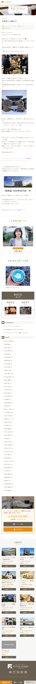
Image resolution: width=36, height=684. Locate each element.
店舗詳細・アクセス (9, 566)
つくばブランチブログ (11, 326)
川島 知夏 (7, 357)
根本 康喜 (7, 380)
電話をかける (31, 682)
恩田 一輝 (7, 442)
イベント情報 (19, 524)
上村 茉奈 (7, 351)
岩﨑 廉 (7, 344)
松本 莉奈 (7, 373)
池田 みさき (8, 448)
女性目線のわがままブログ (12, 329)
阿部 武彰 (7, 467)
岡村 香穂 (7, 487)
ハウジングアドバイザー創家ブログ (14, 26)
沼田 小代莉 (8, 341)
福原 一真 (7, 370)
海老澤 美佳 (8, 484)
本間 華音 (7, 28)
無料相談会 (19, 529)
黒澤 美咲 (7, 360)
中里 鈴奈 (7, 364)
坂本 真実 (7, 435)
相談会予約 (7, 682)
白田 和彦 (7, 367)
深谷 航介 (7, 393)
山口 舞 (7, 454)
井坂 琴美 (7, 396)
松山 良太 (7, 386)
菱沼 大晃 (7, 422)
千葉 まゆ (7, 390)
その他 (7, 471)
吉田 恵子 (7, 464)
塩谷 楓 (7, 354)
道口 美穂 (7, 474)
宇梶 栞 (7, 438)
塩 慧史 (7, 399)
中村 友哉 (7, 432)
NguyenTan (8, 451)
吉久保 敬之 (8, 377)
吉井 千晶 (7, 416)
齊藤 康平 (7, 477)
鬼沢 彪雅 (7, 429)
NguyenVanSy (9, 461)
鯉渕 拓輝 (7, 403)
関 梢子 (7, 480)
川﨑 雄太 (7, 412)
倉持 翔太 (7, 458)
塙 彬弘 (7, 406)
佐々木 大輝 (8, 409)
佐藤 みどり (8, 419)
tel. (18, 516)
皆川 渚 (7, 383)
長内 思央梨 (8, 445)
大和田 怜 (7, 425)
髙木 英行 (7, 347)
